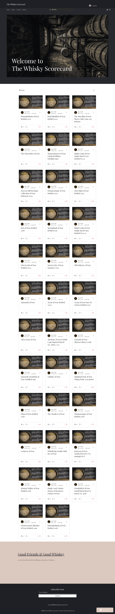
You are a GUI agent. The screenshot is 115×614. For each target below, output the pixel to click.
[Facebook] (110, 10)
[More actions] (40, 112)
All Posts (21, 90)
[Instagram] (107, 10)
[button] (94, 90)
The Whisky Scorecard (16, 4)
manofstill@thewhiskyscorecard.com (58, 605)
